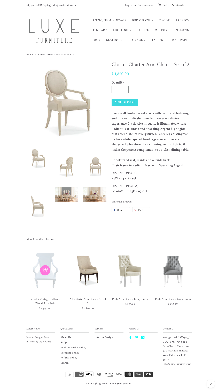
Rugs (96, 40)
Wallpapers (182, 40)
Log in (128, 5)
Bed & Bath (141, 20)
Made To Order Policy (73, 348)
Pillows (182, 30)
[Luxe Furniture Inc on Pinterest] (136, 338)
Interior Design (104, 337)
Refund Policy (68, 358)
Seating (113, 40)
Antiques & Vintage (109, 20)
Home (29, 54)
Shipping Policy (69, 353)
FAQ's (63, 342)
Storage (136, 40)
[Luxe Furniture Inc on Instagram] (143, 338)
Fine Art (100, 30)
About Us (65, 337)
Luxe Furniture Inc (120, 384)
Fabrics (182, 20)
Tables (158, 40)
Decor (164, 20)
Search (64, 363)
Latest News (33, 328)
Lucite (143, 30)
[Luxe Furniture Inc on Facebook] (130, 338)
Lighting (121, 30)
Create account (146, 5)
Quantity (118, 83)
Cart (164, 5)
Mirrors (162, 30)
